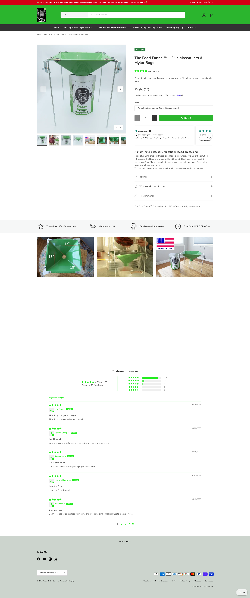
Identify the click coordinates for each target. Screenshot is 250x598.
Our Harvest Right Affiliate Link (202, 586)
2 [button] (121, 523)
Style (137, 102)
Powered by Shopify (67, 581)
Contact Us (209, 581)
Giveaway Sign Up (174, 27)
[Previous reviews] (136, 135)
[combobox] (123, 15)
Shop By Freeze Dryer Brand (76, 27)
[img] (55, 405)
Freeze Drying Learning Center (147, 27)
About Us (191, 27)
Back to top (124, 541)
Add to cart (186, 118)
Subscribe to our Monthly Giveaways (155, 581)
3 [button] (125, 523)
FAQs (174, 581)
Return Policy (185, 581)
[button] (211, 15)
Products (47, 34)
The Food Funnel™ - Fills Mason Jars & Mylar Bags (70, 34)
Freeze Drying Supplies (51, 581)
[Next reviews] (210, 135)
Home (56, 27)
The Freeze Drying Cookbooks (111, 27)
